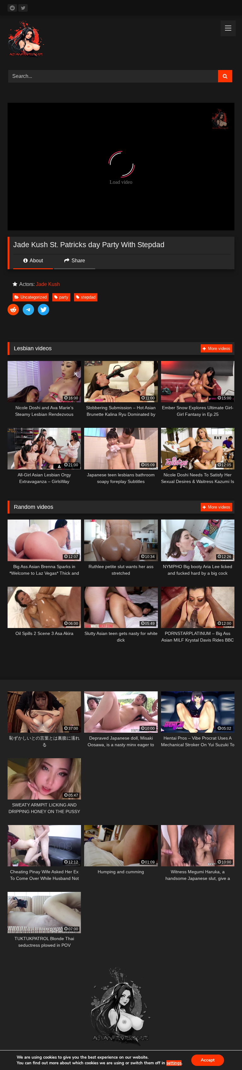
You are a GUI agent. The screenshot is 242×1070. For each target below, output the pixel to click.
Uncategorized (33, 297)
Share (77, 260)
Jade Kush (48, 284)
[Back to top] (222, 1051)
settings (174, 1063)
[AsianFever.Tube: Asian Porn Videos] (121, 40)
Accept (208, 1060)
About (36, 260)
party (63, 297)
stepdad (88, 297)
